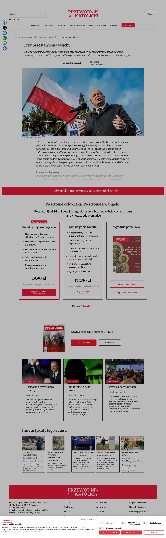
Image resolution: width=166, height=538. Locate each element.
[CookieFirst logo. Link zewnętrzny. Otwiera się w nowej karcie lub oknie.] (7, 521)
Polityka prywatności (88, 519)
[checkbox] (101, 523)
